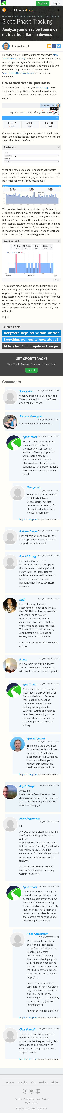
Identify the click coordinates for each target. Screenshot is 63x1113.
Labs (38, 1099)
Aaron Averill (20, 46)
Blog (19, 10)
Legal (27, 1102)
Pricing (54, 1082)
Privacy (35, 1102)
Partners (18, 1099)
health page (42, 87)
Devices (43, 1082)
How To (6, 16)
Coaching (23, 1082)
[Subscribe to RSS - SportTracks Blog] (4, 10)
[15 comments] (49, 46)
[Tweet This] (59, 46)
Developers (29, 1099)
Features (9, 1082)
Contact (45, 1099)
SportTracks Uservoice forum (18, 73)
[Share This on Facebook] (54, 46)
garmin (19, 16)
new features (34, 16)
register (33, 519)
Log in (56, 3)
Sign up (42, 3)
